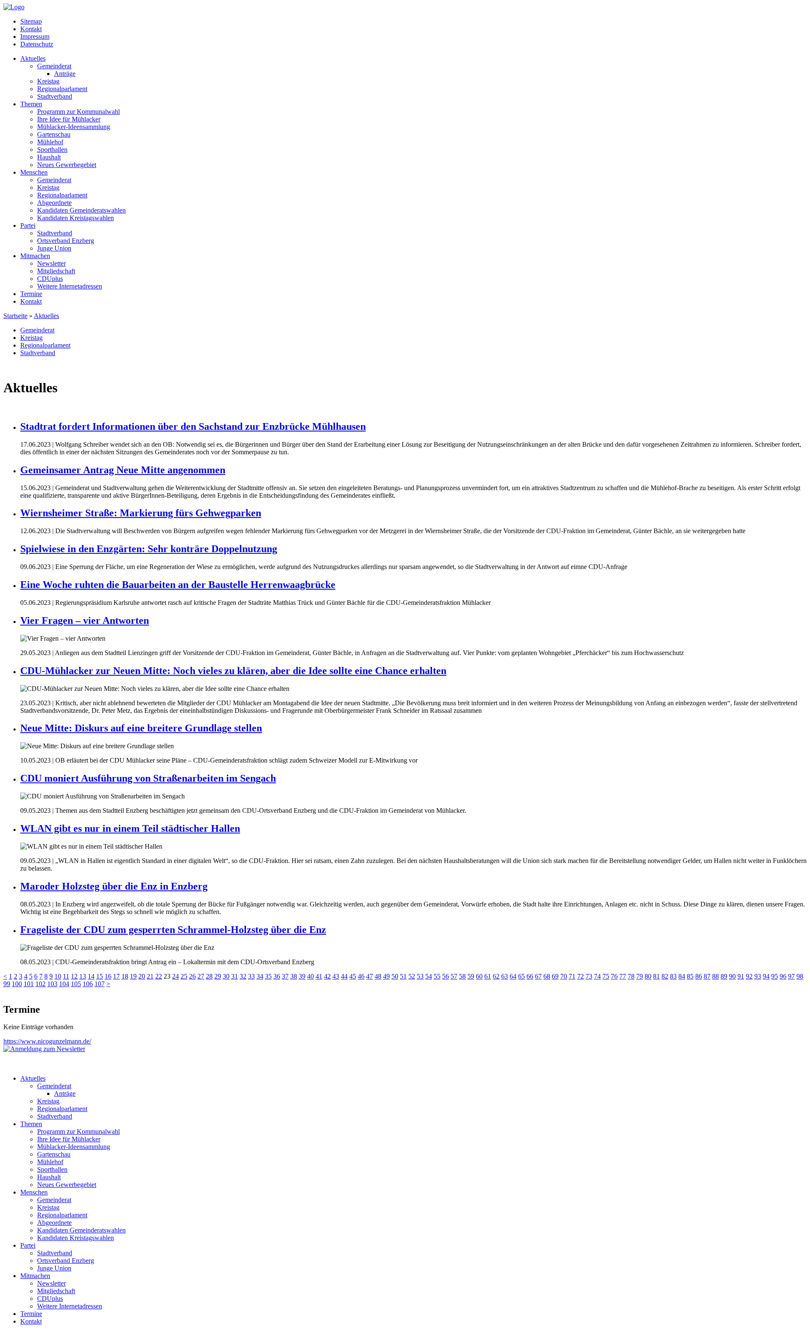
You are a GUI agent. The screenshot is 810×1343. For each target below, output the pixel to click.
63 (504, 976)
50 (395, 976)
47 (369, 976)
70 (563, 976)
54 (428, 976)
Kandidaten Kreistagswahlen (75, 217)
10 (57, 976)
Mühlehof (50, 142)
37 (285, 976)
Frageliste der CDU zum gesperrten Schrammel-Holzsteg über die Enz (173, 929)
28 (209, 976)
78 (631, 976)
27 (200, 976)
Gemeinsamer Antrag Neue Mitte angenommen (122, 469)
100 (17, 983)
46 (361, 976)
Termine (31, 293)
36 (276, 976)
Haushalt (49, 157)
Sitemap (31, 21)
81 (656, 976)
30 (226, 976)
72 (580, 976)
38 (293, 976)
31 (234, 976)
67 (538, 976)
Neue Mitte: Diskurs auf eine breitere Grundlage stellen (141, 728)
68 (546, 976)
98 (799, 976)
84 (681, 976)
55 (437, 976)
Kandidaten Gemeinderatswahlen (81, 210)
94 (766, 976)
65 (521, 976)
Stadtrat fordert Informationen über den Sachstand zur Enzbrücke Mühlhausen (193, 426)
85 (690, 976)
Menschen (34, 172)
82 (665, 976)
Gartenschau (53, 134)
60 (479, 976)
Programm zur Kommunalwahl (78, 111)
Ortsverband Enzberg (65, 240)
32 (243, 976)
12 (74, 976)
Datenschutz (36, 44)
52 (411, 976)
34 (259, 976)
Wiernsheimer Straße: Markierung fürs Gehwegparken (140, 512)
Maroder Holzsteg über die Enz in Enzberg (114, 886)
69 (555, 976)
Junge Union (54, 248)
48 (378, 976)
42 (327, 976)
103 (52, 983)
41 (319, 976)
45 (352, 976)
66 (529, 976)
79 (639, 976)
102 (40, 983)
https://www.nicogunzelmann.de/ (47, 1041)
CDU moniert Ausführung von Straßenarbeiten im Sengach (148, 778)
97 (791, 976)
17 (116, 976)
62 (496, 976)
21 (150, 976)
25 (184, 976)
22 (158, 976)
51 (403, 976)
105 (76, 983)
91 (740, 976)
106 (88, 983)
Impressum (34, 36)
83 (673, 976)
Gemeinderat (54, 66)
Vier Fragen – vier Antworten (84, 620)
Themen (31, 104)
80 (648, 976)
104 (64, 983)
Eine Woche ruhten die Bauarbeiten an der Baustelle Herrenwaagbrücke (177, 584)
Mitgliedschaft (56, 271)
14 (91, 976)
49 (386, 976)
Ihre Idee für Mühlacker (68, 119)
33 (251, 976)
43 (335, 976)
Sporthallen (52, 149)
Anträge (65, 73)
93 (757, 976)
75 (605, 976)
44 (344, 976)
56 (445, 976)
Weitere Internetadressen (69, 286)
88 (715, 976)
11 (66, 976)
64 (513, 976)
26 (192, 976)
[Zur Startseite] (13, 7)
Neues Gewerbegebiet (66, 164)
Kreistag (48, 81)
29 (217, 976)
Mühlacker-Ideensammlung (73, 126)
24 (175, 976)
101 (29, 983)
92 (749, 976)
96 (783, 976)
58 (462, 976)
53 (420, 976)
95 (774, 976)
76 (614, 976)
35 (268, 976)
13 (82, 976)
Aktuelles (33, 58)
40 (310, 976)
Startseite (15, 315)
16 (108, 976)
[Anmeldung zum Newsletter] (44, 1048)
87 (707, 976)
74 (597, 976)
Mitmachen (35, 255)
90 (732, 976)
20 (141, 976)
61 (487, 976)
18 (125, 976)
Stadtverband (54, 96)
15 (99, 976)
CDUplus (50, 278)
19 (133, 976)
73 (589, 976)
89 (724, 976)
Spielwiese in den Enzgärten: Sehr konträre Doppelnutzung (148, 548)
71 (572, 976)
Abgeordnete (54, 202)
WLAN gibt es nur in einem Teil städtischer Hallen (130, 828)
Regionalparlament (62, 88)
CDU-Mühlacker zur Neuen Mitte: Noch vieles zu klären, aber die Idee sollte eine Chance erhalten (233, 670)
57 (454, 976)
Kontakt (31, 28)
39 (302, 976)
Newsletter (51, 263)
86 (698, 976)
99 (6, 983)
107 (99, 983)
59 (470, 976)
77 (622, 976)
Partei (27, 225)
